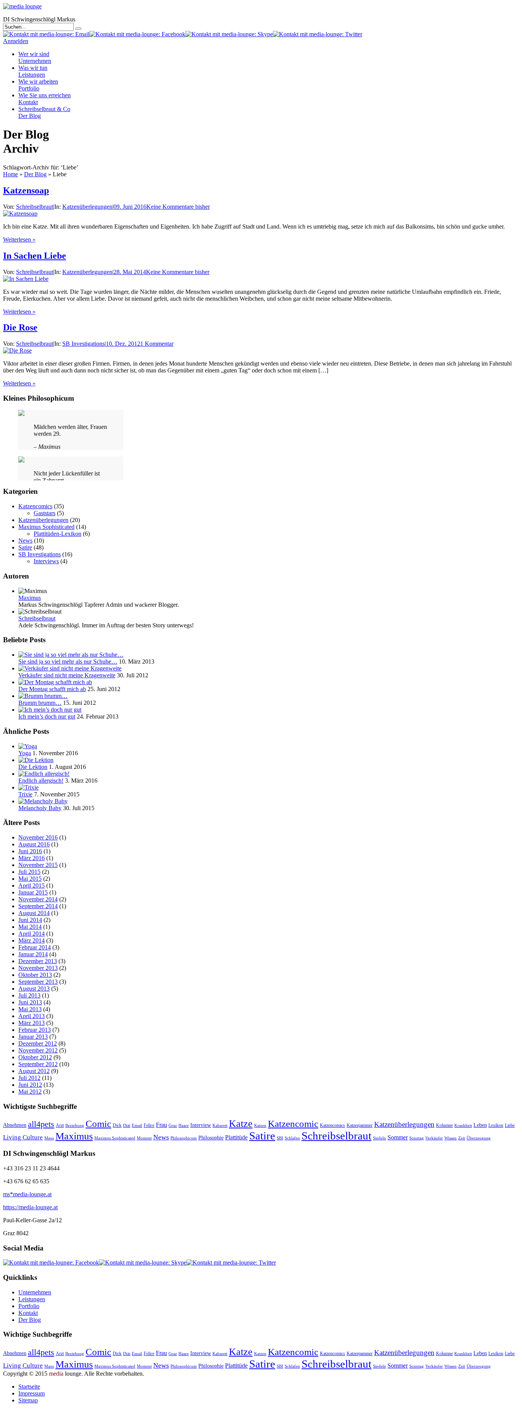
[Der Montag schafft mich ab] (55, 682)
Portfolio (38, 85)
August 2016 (34, 844)
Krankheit (463, 1125)
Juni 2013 (30, 1002)
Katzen (260, 1125)
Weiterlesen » (19, 239)
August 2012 (34, 1071)
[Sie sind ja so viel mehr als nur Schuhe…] (70, 654)
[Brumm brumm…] (43, 696)
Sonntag (416, 1138)
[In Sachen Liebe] (26, 279)
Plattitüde (236, 1137)
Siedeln (379, 1138)
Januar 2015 (33, 892)
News (25, 540)
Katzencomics (35, 506)
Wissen (450, 1138)
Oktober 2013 (35, 975)
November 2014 (38, 899)
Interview (200, 1125)
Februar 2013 (34, 1029)
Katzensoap (26, 190)
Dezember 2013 (37, 961)
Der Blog (35, 174)
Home (10, 174)
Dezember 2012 (37, 1043)
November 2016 (38, 837)
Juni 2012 (30, 1084)
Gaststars (44, 513)
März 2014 (31, 940)
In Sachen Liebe (34, 256)
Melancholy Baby (40, 808)
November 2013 (38, 968)
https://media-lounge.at (30, 1207)
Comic (98, 1123)
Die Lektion (32, 767)
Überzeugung (479, 1138)
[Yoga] (27, 746)
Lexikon (495, 1125)
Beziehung (74, 1125)
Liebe (510, 1125)
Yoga (24, 753)
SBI (280, 1138)
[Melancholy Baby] (43, 801)
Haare (183, 1125)
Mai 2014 (30, 926)
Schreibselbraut (34, 206)
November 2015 (38, 865)
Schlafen (292, 1138)
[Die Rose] (17, 350)
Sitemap (28, 1400)
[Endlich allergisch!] (44, 773)
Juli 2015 (29, 872)
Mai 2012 (30, 1091)
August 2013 (34, 988)
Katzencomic (293, 1123)
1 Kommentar (156, 343)
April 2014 (31, 933)
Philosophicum (183, 1138)
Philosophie (211, 1138)
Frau (161, 1125)
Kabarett (219, 1125)
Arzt (60, 1125)
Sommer (397, 1137)
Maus (49, 1138)
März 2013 (31, 1023)
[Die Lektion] (35, 760)
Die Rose (20, 327)
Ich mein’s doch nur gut (46, 716)
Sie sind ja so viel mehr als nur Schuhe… (67, 661)
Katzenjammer (360, 1125)
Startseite (29, 1386)
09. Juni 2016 (129, 206)
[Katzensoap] (20, 213)
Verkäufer (434, 1138)
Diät (126, 1125)
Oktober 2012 (35, 1057)
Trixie (25, 794)
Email (137, 1125)
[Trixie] (28, 787)
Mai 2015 (30, 878)
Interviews (46, 561)
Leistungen (32, 71)
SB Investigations (83, 343)
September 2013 (38, 981)
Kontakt (44, 98)
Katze (241, 1123)
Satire (25, 547)
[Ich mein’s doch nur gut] (49, 709)
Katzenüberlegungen (87, 206)
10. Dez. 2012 (123, 343)
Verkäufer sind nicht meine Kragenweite (66, 675)
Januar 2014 (33, 954)
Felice (149, 1125)
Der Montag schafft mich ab (52, 689)
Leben (480, 1125)
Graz (173, 1125)
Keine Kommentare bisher (178, 206)
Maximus (29, 598)
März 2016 (31, 858)
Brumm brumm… (40, 702)
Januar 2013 (33, 1036)
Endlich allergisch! (40, 780)
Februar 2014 (34, 947)
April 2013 (31, 1016)
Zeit (461, 1138)
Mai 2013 (30, 1009)
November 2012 (38, 1050)
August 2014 (34, 913)
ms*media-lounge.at (27, 1194)
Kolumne (444, 1125)
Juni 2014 (30, 920)
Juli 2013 (29, 995)
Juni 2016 (30, 851)
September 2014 (38, 906)
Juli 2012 (29, 1078)
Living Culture (23, 1137)
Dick (117, 1125)
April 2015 (31, 885)
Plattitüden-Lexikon (57, 533)
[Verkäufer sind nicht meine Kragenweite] (70, 668)
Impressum (31, 1393)
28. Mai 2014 (129, 272)
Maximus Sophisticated (46, 527)
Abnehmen (14, 1125)
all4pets (41, 1124)
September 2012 (38, 1064)
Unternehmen (34, 57)
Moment (144, 1138)
